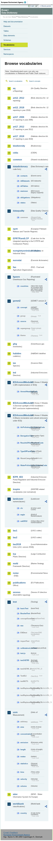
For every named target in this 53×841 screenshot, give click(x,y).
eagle (22, 515)
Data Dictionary (23, 17)
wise (15, 794)
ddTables (24, 186)
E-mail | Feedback (11, 833)
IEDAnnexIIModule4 (21, 415)
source (23, 321)
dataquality (18, 211)
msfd (15, 563)
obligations (25, 198)
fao (14, 267)
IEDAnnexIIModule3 (21, 403)
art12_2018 (18, 107)
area (22, 727)
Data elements (9, 36)
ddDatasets (25, 181)
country (23, 813)
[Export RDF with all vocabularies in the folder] (46, 169)
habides (17, 353)
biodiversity (19, 146)
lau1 (15, 530)
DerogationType (25, 436)
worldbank (18, 804)
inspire (16, 489)
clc (21, 508)
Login (32, 6)
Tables (6, 31)
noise (16, 573)
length (23, 750)
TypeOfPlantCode (25, 451)
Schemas (7, 40)
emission (24, 743)
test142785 (24, 660)
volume (23, 786)
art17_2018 (18, 136)
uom (15, 712)
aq (14, 88)
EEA (14, 2)
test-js (22, 653)
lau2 (15, 537)
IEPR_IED (18, 477)
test (15, 602)
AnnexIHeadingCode (25, 392)
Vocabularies (9, 45)
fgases (16, 277)
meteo (23, 757)
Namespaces (9, 54)
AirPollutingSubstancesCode (25, 427)
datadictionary (20, 166)
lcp (14, 554)
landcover (18, 499)
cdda (15, 153)
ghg (15, 344)
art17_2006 (18, 117)
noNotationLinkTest (25, 648)
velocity (23, 779)
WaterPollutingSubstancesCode (25, 465)
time (22, 772)
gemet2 (17, 301)
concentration (25, 734)
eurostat (17, 260)
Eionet (14, 17)
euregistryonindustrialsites (21, 251)
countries (24, 286)
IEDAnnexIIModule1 (21, 382)
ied (14, 372)
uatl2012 (23, 521)
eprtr (15, 229)
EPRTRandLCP (21, 238)
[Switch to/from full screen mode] (36, 6)
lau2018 (17, 544)
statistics (24, 764)
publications (19, 583)
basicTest (24, 608)
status (22, 203)
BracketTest (25, 613)
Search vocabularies (15, 81)
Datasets (7, 26)
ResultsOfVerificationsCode (25, 443)
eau (21, 626)
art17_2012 (18, 127)
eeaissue (24, 191)
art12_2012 (18, 98)
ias (14, 363)
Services (7, 49)
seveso (16, 592)
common (17, 159)
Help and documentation (13, 22)
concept (23, 307)
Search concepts (34, 81)
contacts (23, 176)
